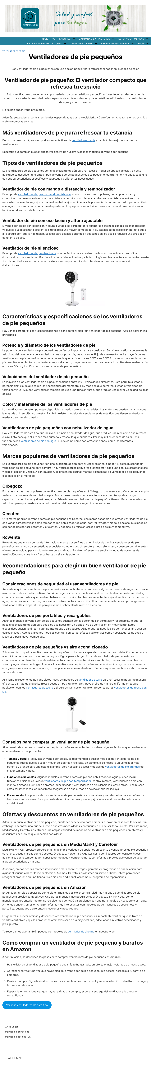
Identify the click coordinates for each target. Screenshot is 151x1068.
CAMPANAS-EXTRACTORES (94, 38)
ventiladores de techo (39, 687)
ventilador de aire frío (81, 931)
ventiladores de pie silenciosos (37, 253)
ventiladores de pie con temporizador (67, 781)
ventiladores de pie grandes (122, 766)
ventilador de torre (90, 679)
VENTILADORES (61, 38)
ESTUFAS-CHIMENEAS (131, 38)
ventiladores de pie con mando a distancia (44, 194)
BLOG (141, 43)
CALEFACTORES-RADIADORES (44, 43)
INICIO (45, 38)
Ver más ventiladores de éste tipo (27, 1005)
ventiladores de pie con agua (38, 441)
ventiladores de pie (83, 140)
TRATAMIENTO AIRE (81, 43)
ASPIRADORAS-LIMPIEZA (115, 43)
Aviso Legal (11, 1026)
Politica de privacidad (17, 1031)
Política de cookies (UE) (18, 1036)
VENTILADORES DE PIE (13, 51)
